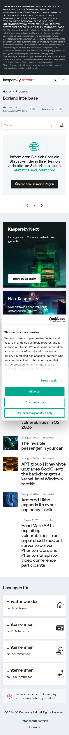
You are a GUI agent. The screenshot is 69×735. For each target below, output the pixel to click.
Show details (48, 380)
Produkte (22, 91)
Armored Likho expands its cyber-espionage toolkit (39, 504)
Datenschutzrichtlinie (35, 721)
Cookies (34, 727)
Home (7, 91)
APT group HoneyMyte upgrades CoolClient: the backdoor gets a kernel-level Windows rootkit (43, 474)
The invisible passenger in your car (42, 446)
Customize (32, 402)
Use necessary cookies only (34, 412)
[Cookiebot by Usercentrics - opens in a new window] (49, 319)
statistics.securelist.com (34, 170)
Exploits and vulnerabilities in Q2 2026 (40, 422)
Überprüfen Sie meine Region (34, 184)
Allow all (34, 391)
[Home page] (19, 80)
